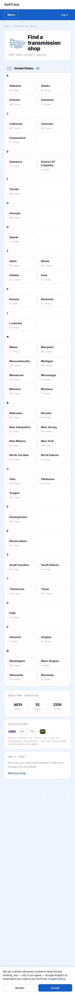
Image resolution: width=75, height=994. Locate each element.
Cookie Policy (56, 978)
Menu (11, 14)
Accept (55, 987)
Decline (19, 987)
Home (6, 26)
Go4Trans (11, 4)
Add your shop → (18, 773)
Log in (64, 14)
